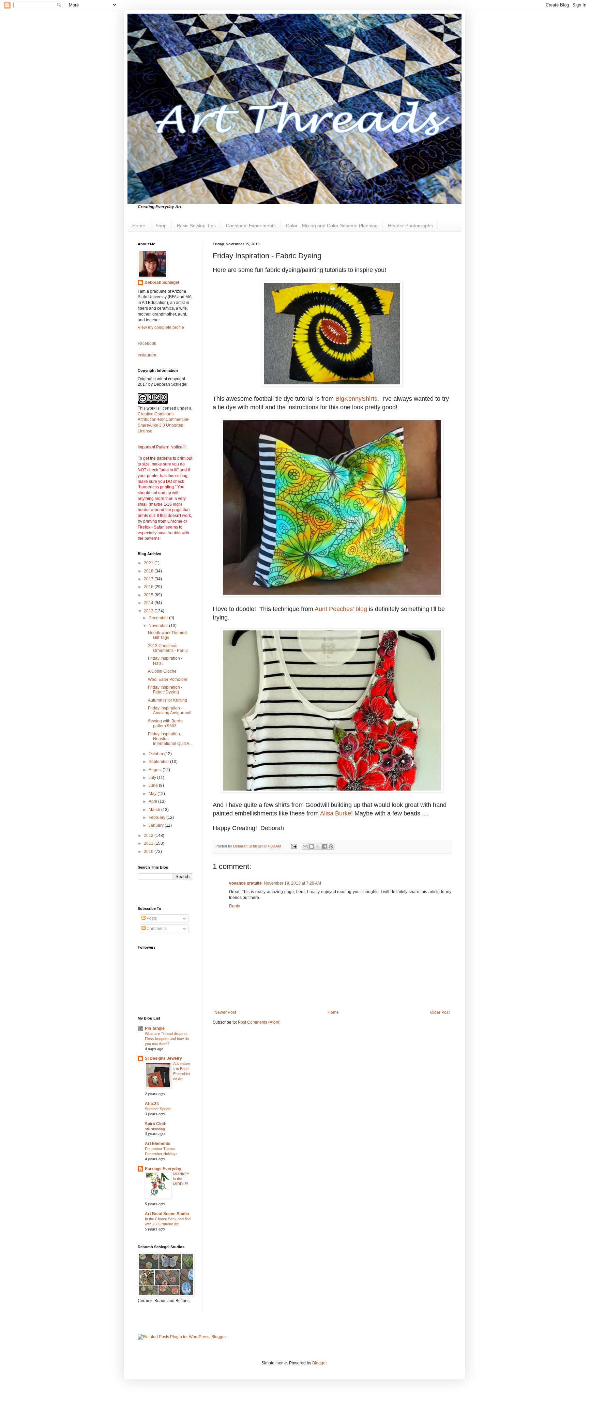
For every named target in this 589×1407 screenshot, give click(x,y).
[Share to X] (318, 846)
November (159, 625)
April (153, 801)
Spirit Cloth (155, 1123)
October (156, 753)
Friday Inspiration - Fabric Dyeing (165, 689)
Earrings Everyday (163, 1168)
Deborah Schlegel (162, 282)
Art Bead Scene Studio (167, 1213)
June (154, 785)
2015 (149, 595)
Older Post (440, 1012)
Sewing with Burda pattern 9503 (165, 723)
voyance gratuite (245, 883)
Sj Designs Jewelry (163, 1058)
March (155, 809)
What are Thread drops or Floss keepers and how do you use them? (167, 1038)
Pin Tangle (155, 1028)
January (157, 825)
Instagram (147, 355)
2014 (149, 602)
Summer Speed (157, 1109)
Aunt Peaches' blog (341, 609)
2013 (149, 611)
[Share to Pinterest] (331, 846)
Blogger (319, 1363)
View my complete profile (161, 327)
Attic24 (152, 1103)
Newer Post (225, 1012)
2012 (149, 835)
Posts (151, 918)
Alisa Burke (335, 813)
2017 (149, 579)
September (159, 761)
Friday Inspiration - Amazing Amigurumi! (169, 710)
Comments (156, 928)
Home (138, 225)
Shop (161, 225)
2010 (149, 851)
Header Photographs (410, 225)
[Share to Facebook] (324, 846)
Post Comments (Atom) (259, 1022)
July (153, 777)
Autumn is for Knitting (167, 700)
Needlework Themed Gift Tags (167, 635)
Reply (234, 906)
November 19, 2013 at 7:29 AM (292, 883)
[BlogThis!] (311, 846)
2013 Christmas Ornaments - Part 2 (168, 648)
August (156, 769)
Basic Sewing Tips (196, 225)
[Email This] (305, 846)
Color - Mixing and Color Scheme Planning (332, 225)
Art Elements (157, 1143)
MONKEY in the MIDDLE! (181, 1179)
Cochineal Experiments (251, 225)
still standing (155, 1129)
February (157, 817)
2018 (149, 571)
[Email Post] (293, 846)
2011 (149, 843)
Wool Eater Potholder (167, 679)
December (159, 617)
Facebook (147, 343)
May (153, 793)
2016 (149, 586)
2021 (149, 563)
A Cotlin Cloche (162, 671)
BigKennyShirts (356, 398)
